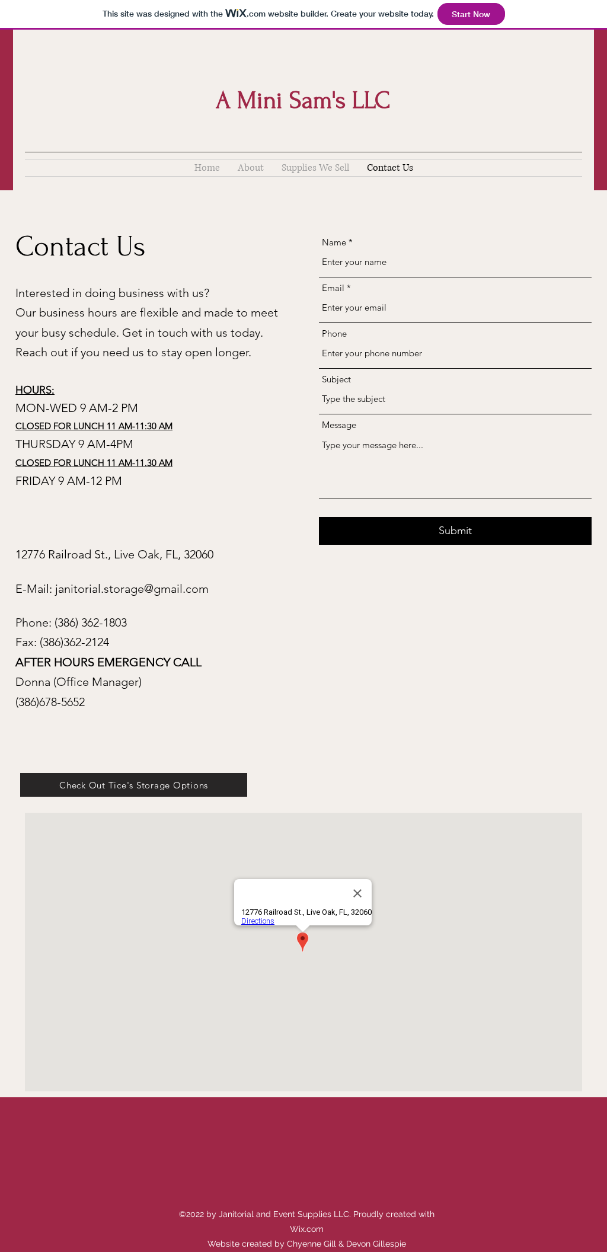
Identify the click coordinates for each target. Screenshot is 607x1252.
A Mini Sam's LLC (303, 100)
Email (333, 287)
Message (339, 424)
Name (334, 242)
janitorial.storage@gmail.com (132, 589)
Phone (334, 333)
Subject (336, 379)
